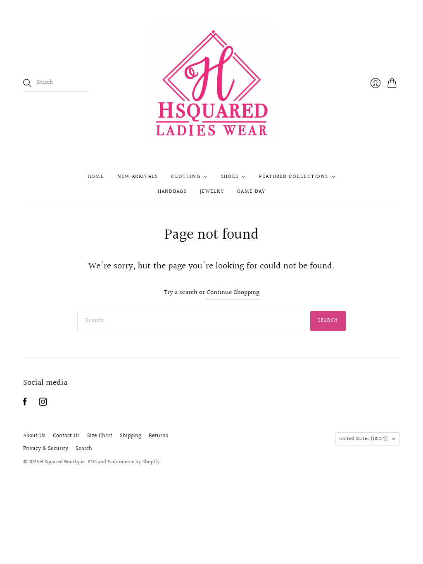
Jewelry (212, 191)
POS (92, 462)
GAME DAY (251, 191)
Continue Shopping (233, 293)
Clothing (185, 177)
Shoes (230, 177)
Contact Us (66, 436)
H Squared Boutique (62, 462)
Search (84, 448)
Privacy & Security (45, 448)
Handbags (172, 191)
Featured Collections (293, 177)
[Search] (27, 83)
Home (96, 177)
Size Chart (99, 436)
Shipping (130, 436)
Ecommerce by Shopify (133, 462)
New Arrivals (137, 177)
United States (363, 439)
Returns (158, 436)
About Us (34, 436)
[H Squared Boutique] (212, 83)
